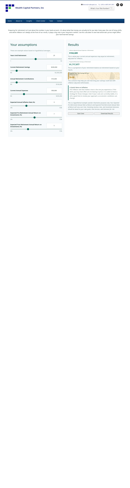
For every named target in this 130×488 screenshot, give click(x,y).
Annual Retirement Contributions (22, 79)
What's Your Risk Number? (99, 8)
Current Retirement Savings (20, 67)
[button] (19, 21)
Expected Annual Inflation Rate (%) (22, 102)
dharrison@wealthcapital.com (89, 4)
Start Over (80, 113)
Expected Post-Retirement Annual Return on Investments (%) (26, 126)
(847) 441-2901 (107, 4)
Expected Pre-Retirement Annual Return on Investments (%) (25, 114)
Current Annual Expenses (19, 90)
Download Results (107, 113)
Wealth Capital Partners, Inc (29, 7)
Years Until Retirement (18, 55)
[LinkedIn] (117, 5)
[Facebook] (121, 5)
